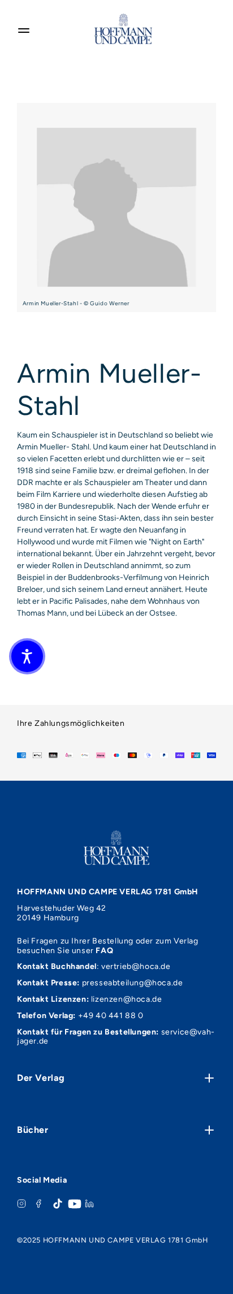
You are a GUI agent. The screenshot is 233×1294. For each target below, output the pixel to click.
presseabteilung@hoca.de (132, 983)
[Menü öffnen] (24, 29)
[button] (27, 656)
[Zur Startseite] (123, 29)
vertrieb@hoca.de (136, 966)
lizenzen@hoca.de (126, 999)
